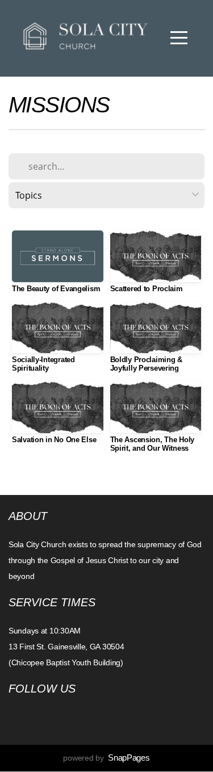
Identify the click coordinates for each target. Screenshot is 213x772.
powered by (106, 757)
